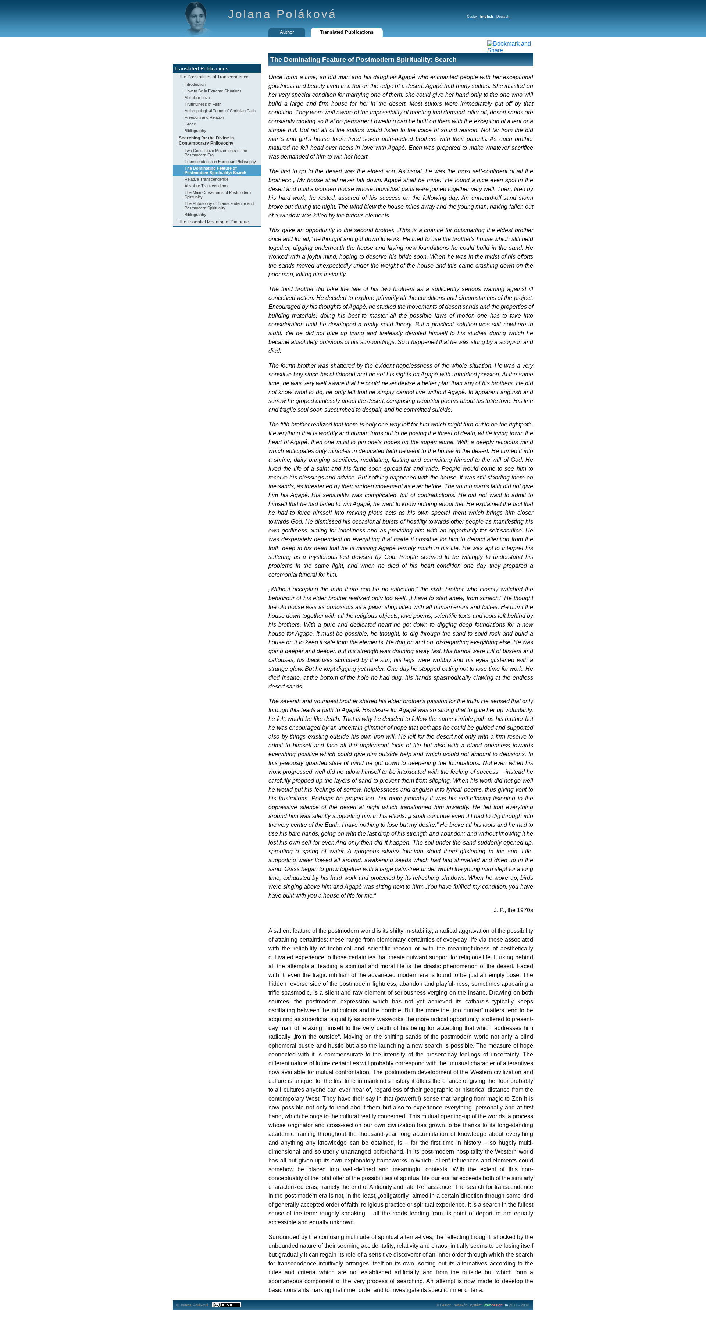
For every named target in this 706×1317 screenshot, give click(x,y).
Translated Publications (201, 68)
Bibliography (195, 130)
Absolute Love (197, 97)
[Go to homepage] (198, 35)
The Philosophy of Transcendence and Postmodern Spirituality (219, 205)
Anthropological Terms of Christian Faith (220, 111)
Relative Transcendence (206, 179)
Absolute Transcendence (207, 186)
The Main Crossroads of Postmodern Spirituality (218, 194)
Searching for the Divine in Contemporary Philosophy (206, 140)
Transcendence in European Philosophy (220, 161)
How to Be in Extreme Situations (213, 91)
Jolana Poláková (282, 14)
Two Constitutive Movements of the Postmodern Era (216, 152)
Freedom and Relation (204, 117)
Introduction (195, 84)
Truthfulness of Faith (203, 104)
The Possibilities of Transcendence (214, 76)
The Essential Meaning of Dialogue (214, 221)
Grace (190, 124)
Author (287, 32)
